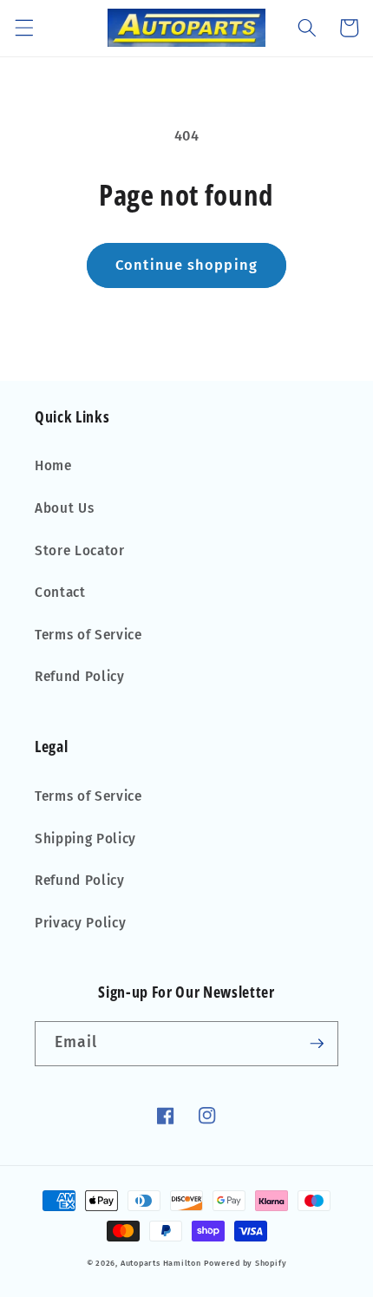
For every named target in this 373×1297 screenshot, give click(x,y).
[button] (23, 28)
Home (53, 466)
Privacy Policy (80, 923)
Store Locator (80, 551)
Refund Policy (80, 677)
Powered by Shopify (245, 1263)
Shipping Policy (85, 839)
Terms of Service (88, 635)
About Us (64, 508)
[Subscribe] (316, 1043)
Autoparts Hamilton (161, 1263)
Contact (60, 592)
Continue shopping (186, 265)
